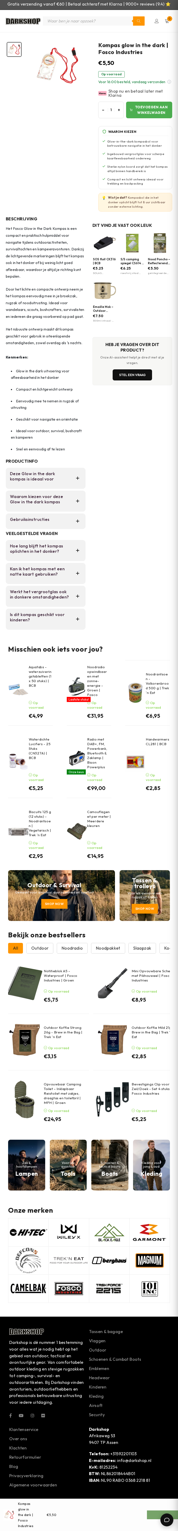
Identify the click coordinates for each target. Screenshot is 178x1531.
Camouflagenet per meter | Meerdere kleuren (99, 819)
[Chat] (166, 1519)
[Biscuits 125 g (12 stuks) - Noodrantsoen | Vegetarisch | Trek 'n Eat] (18, 832)
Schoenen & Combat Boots (115, 1359)
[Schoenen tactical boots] (109, 1165)
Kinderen (97, 1387)
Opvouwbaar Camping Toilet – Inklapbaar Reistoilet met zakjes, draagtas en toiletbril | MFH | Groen (62, 1093)
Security (97, 1414)
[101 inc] (150, 1289)
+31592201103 (123, 1453)
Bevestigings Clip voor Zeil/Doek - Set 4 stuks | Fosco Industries (152, 1089)
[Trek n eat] (69, 1261)
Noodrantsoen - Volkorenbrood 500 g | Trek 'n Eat (157, 683)
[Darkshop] (23, 21)
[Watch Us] (21, 1415)
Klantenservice (23, 1429)
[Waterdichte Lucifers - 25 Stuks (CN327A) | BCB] (18, 761)
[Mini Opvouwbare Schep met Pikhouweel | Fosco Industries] (112, 983)
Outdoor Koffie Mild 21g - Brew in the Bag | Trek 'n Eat (153, 1032)
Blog (13, 1466)
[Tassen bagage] (145, 895)
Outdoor (97, 1350)
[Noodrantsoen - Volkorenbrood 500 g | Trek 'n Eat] (135, 693)
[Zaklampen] (26, 1165)
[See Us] (32, 1415)
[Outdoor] (61, 895)
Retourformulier (25, 1457)
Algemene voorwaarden (33, 1485)
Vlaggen (97, 1340)
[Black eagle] (109, 1232)
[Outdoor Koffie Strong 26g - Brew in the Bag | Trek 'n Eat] (24, 1040)
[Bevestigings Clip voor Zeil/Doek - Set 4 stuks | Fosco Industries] (112, 1099)
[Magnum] (150, 1261)
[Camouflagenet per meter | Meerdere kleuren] (77, 832)
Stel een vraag (132, 375)
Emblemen (99, 1368)
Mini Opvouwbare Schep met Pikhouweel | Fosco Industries (152, 975)
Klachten (18, 1448)
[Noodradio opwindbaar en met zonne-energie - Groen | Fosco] (77, 686)
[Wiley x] (69, 1232)
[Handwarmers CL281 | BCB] (135, 761)
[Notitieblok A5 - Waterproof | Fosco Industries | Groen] (24, 983)
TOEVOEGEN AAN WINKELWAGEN (151, 110)
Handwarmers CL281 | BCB (157, 741)
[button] (169, 81)
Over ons (18, 1438)
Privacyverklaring (26, 1475)
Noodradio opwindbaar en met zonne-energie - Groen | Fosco (97, 681)
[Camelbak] (28, 1289)
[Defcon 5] (28, 1261)
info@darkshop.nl (134, 1460)
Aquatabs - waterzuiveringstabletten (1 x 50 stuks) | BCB (40, 676)
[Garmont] (150, 1232)
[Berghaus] (109, 1261)
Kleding (96, 1396)
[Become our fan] (10, 1415)
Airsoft (96, 1405)
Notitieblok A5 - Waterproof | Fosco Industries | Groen (60, 975)
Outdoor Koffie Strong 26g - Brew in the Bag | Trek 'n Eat (63, 1032)
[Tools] (68, 1165)
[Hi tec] (28, 1232)
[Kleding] (151, 1165)
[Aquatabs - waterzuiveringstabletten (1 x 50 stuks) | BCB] (18, 689)
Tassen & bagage (106, 1331)
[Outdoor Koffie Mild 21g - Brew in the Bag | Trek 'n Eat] (112, 1040)
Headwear (99, 1377)
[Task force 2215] (109, 1289)
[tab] (14, 49)
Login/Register (157, 21)
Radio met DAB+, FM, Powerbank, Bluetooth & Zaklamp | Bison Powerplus (97, 753)
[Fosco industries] (69, 1289)
